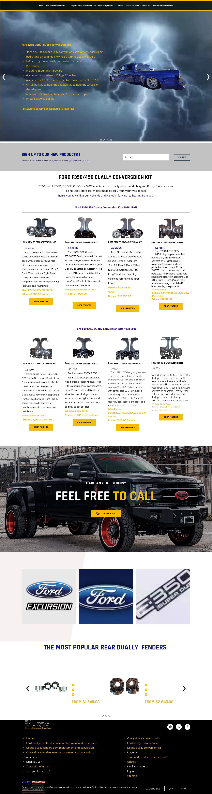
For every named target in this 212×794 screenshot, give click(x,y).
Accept (184, 788)
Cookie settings (153, 788)
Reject (170, 788)
